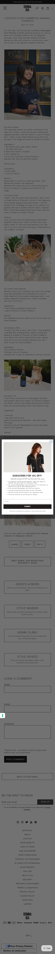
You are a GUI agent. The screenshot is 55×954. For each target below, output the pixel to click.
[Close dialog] (51, 441)
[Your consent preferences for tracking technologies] (2, 715)
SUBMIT (27, 506)
